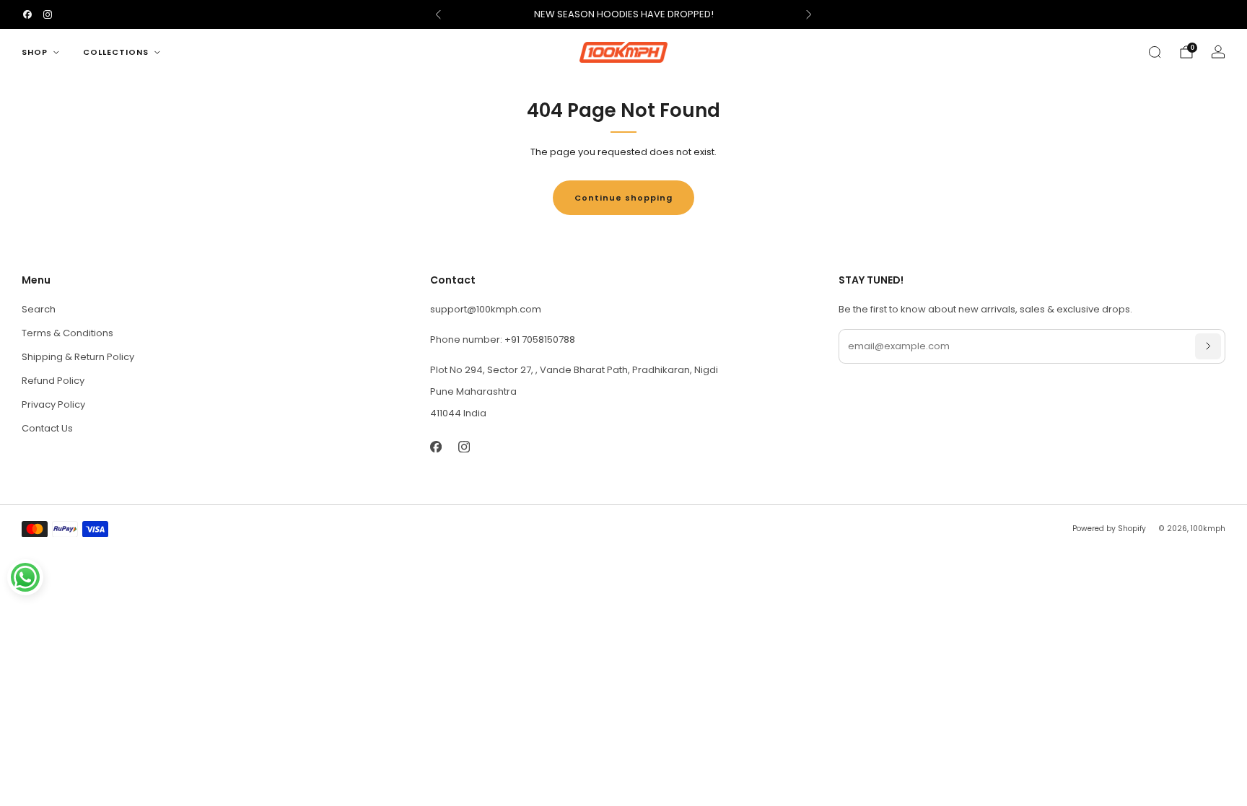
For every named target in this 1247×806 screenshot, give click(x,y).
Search (39, 309)
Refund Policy (53, 380)
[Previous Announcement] (438, 14)
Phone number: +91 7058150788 (502, 339)
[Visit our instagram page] (48, 14)
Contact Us (47, 428)
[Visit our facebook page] (27, 14)
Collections (116, 52)
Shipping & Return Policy (78, 357)
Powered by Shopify (1109, 528)
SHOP (35, 52)
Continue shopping (623, 197)
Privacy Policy (53, 404)
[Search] (1154, 52)
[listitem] (623, 14)
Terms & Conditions (67, 333)
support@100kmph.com (485, 309)
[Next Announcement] (809, 14)
